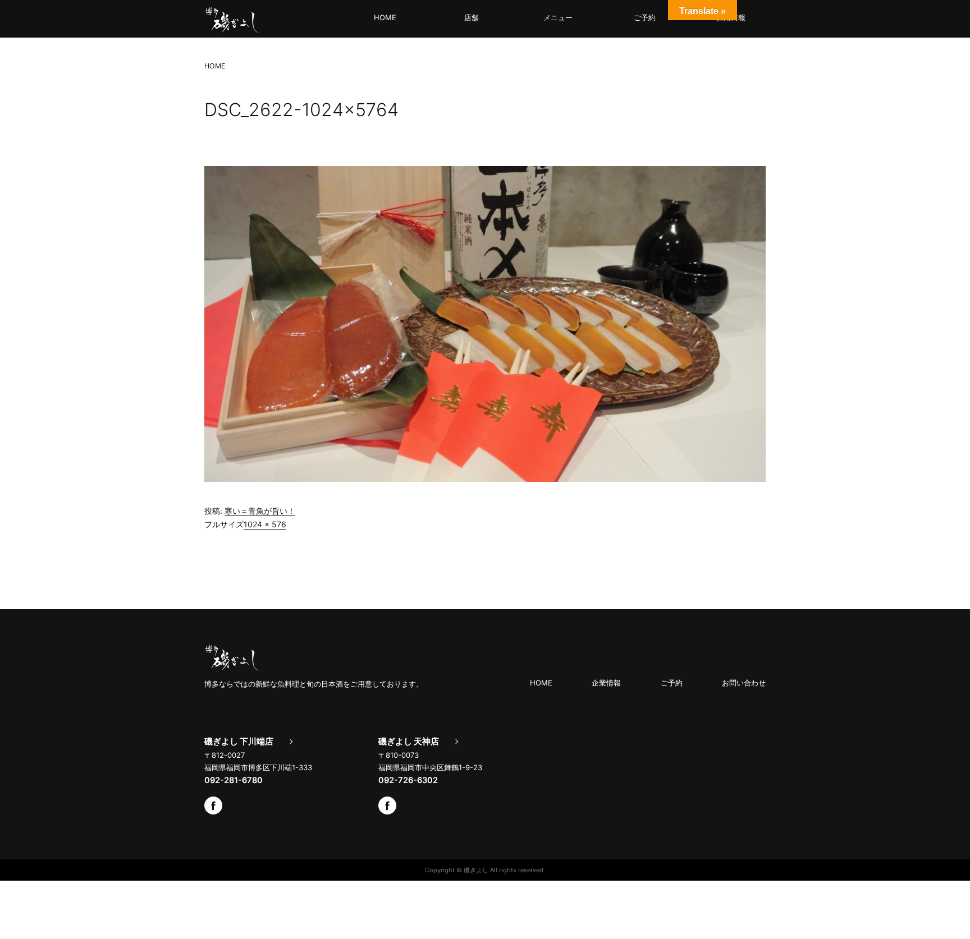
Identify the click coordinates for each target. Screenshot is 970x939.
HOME (385, 17)
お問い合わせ (744, 682)
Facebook (213, 805)
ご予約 (645, 17)
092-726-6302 (408, 780)
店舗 (471, 17)
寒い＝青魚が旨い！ (260, 510)
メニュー (558, 17)
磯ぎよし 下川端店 (238, 742)
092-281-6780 (233, 780)
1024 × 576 (265, 524)
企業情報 (606, 682)
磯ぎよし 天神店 (408, 742)
